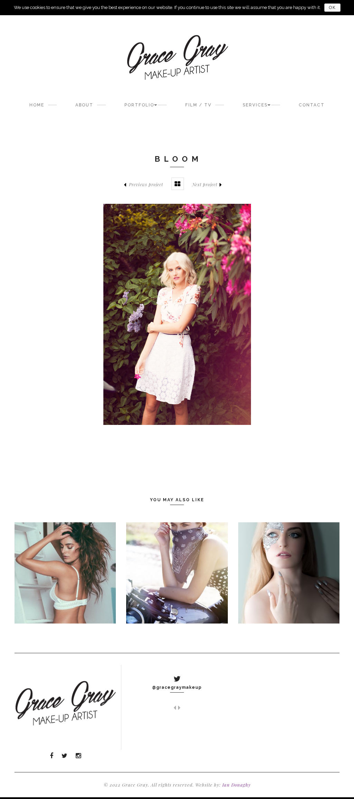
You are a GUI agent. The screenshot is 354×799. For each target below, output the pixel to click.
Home (36, 105)
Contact (312, 105)
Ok (332, 7)
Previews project (146, 184)
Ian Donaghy (236, 785)
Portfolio (139, 105)
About (84, 105)
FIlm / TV (198, 105)
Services (255, 105)
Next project (204, 184)
